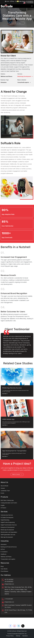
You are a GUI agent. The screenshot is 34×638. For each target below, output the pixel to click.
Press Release (4, 571)
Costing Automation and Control (9, 502)
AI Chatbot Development (7, 517)
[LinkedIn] (18, 625)
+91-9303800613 (9, 581)
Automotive (3, 544)
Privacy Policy (10, 635)
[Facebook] (10, 625)
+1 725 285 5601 (29, 2)
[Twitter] (22, 625)
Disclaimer (25, 635)
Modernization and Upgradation (9, 532)
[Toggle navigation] (32, 6)
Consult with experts (23, 82)
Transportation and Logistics (8, 559)
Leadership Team (5, 490)
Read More (4, 393)
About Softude (4, 485)
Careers (3, 488)
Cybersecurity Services (7, 515)
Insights (3, 505)
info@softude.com (9, 584)
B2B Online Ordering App (7, 500)
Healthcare (3, 554)
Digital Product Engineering (8, 522)
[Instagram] (14, 625)
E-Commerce (4, 551)
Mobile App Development (24, 76)
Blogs (13, 1)
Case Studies (4, 568)
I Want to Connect (16, 474)
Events (2, 493)
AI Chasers (3, 507)
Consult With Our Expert (16, 23)
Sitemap (18, 635)
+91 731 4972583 (9, 579)
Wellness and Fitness (6, 76)
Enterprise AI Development (7, 527)
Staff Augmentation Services (8, 534)
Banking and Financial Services (9, 546)
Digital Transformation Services (9, 525)
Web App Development (7, 537)
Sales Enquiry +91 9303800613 (26, 1)
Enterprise (3, 82)
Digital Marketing (5, 520)
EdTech (3, 549)
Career (7, 1)
